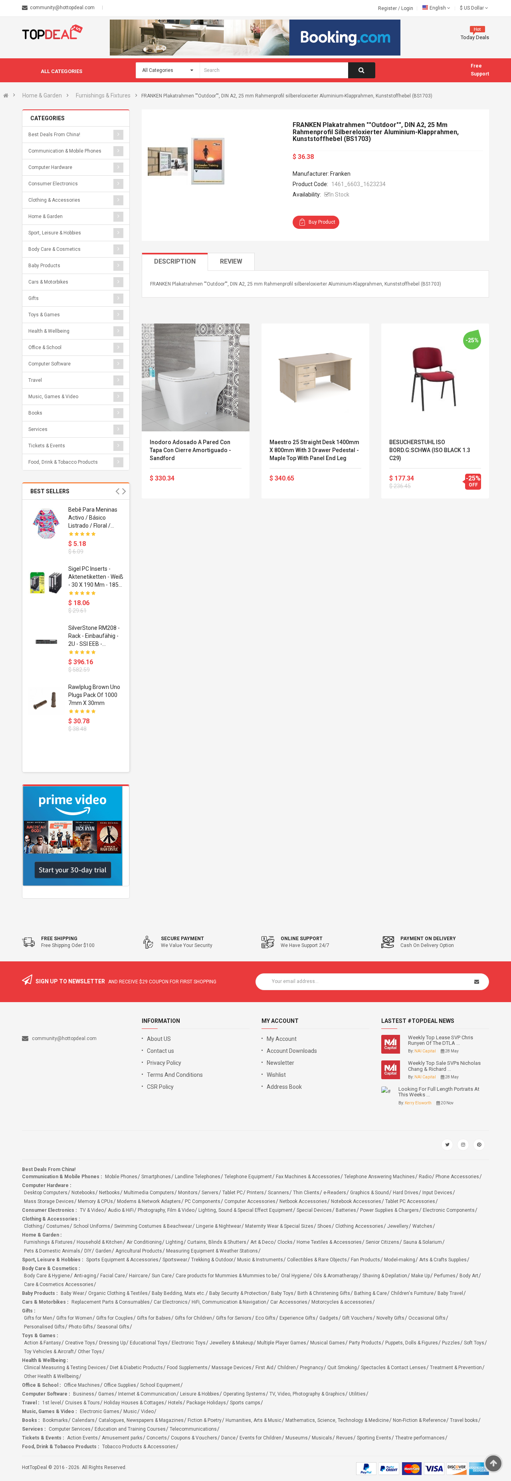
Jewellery (397, 1226)
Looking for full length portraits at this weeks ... (438, 1092)
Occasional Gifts (427, 1318)
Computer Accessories (249, 1201)
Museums (296, 1438)
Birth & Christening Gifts (323, 1293)
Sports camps (245, 1403)
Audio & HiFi (121, 1210)
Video (147, 1411)
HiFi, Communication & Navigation (229, 1302)
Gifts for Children (193, 1318)
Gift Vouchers (357, 1318)
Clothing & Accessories (54, 200)
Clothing (33, 1226)
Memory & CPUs (95, 1201)
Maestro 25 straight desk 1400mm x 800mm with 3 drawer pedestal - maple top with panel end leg (314, 450)
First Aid (264, 1367)
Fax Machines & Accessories (308, 1176)
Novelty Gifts (390, 1318)
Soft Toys (474, 1343)
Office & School (44, 347)
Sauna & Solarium (422, 1242)
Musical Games (327, 1343)
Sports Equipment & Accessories (122, 1260)
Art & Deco (261, 1242)
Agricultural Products (138, 1251)
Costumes (57, 1226)
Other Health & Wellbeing (51, 1376)
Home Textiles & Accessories (329, 1242)
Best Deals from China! (54, 134)
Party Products (365, 1343)
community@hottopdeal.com (64, 1038)
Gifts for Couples (114, 1318)
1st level (51, 1403)
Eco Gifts (265, 1318)
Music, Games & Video (53, 396)
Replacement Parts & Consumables (110, 1302)
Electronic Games (99, 1411)
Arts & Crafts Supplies (443, 1260)
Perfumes (445, 1276)
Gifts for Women (74, 1318)
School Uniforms (91, 1226)
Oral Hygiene (295, 1276)
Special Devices (314, 1210)
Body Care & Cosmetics (54, 249)
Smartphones (156, 1176)
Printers (255, 1192)
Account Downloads (292, 1051)
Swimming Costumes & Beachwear (153, 1226)
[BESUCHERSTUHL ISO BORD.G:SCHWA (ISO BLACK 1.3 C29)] (435, 377)
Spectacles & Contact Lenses (393, 1367)
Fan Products (365, 1260)
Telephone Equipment (248, 1176)
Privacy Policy (164, 1063)
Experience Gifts (297, 1318)
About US (159, 1039)
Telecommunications (193, 1429)
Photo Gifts (81, 1327)
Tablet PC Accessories (410, 1201)
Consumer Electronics (53, 184)
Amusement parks (122, 1438)
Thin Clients (306, 1192)
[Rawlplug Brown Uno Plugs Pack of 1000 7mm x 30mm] (46, 701)
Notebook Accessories (356, 1201)
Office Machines (82, 1385)
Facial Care (112, 1276)
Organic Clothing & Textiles (118, 1293)
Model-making (399, 1260)
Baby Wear (72, 1293)
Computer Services (70, 1429)
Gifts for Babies (154, 1318)
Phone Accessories (457, 1176)
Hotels (175, 1403)
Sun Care (162, 1276)
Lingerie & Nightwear (218, 1226)
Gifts (33, 298)
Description (175, 261)
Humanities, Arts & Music (253, 1420)
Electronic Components (449, 1210)
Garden (103, 1251)
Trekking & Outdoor (212, 1260)
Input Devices (437, 1192)
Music (130, 1411)
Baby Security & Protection (238, 1293)
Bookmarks (55, 1420)
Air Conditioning (144, 1242)
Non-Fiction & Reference (419, 1420)
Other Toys (90, 1351)
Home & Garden (42, 95)
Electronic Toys (189, 1343)
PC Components (202, 1201)
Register (388, 8)
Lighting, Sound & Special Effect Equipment (245, 1210)
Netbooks (109, 1192)
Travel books (464, 1420)
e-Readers (334, 1192)
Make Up (420, 1276)
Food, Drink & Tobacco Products (63, 462)
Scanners (278, 1192)
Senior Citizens (382, 1242)
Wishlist (276, 1075)
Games (106, 1394)
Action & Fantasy (42, 1343)
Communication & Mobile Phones (64, 151)
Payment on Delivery (428, 938)
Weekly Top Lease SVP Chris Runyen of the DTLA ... (440, 1040)
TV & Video (92, 1210)
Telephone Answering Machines (379, 1176)
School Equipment (160, 1385)
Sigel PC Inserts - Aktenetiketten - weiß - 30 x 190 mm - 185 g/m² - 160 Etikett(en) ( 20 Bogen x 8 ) (95, 577)
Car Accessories (288, 1302)
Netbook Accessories (303, 1201)
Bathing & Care (370, 1293)
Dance (228, 1438)
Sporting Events (374, 1438)
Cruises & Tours (82, 1403)
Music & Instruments (260, 1260)
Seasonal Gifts (113, 1327)
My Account (282, 1039)
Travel (35, 380)
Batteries (346, 1210)
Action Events (82, 1438)
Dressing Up (112, 1343)
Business (83, 1394)
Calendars (83, 1420)
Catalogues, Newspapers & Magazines (141, 1420)
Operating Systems (244, 1394)
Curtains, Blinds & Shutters (216, 1242)
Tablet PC (232, 1192)
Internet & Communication (147, 1394)
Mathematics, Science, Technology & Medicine (337, 1420)
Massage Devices (232, 1367)
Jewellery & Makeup (231, 1343)
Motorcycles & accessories (341, 1302)
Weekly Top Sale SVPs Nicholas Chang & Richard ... (444, 1066)
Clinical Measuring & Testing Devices (65, 1367)
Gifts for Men (38, 1318)
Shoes (324, 1226)
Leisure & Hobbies (199, 1394)
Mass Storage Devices (49, 1201)
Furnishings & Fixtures (103, 95)
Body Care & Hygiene (47, 1276)
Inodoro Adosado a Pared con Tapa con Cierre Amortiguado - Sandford (190, 450)
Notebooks (83, 1192)
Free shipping (59, 938)
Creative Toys (80, 1343)
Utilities (357, 1394)
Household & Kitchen (100, 1242)
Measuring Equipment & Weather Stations (212, 1251)
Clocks (285, 1242)
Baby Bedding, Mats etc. (178, 1293)
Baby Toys (282, 1293)
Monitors (188, 1192)
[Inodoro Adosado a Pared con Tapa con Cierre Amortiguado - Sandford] (196, 377)
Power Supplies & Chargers (389, 1210)
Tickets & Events (46, 446)
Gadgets (328, 1318)
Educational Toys (149, 1343)
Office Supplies (120, 1385)
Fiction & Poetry (205, 1420)
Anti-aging (85, 1276)
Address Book (284, 1087)
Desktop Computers (45, 1192)
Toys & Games (44, 315)
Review (231, 261)
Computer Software (49, 364)
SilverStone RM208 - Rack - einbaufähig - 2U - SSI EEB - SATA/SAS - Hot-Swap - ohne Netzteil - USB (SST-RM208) (94, 636)
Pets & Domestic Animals (52, 1251)
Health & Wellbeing (48, 331)
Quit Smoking (342, 1367)
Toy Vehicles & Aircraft (49, 1351)
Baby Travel (450, 1293)
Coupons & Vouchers (194, 1438)
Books (35, 413)
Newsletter (280, 1063)
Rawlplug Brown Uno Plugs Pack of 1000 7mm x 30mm (94, 695)
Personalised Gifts (44, 1327)
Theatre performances (420, 1438)
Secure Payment (182, 938)
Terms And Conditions (175, 1075)
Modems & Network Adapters (149, 1201)
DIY (87, 1251)
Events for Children (260, 1438)
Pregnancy (311, 1367)
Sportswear (174, 1260)
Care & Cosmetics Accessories (58, 1284)
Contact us (160, 1051)
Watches (422, 1226)
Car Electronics (171, 1302)
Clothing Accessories (359, 1226)
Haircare (138, 1276)
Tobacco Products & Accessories (139, 1446)
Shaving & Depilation (384, 1276)
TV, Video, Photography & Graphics (307, 1394)
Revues (344, 1438)
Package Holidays (206, 1403)
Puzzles (451, 1343)
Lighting (174, 1242)
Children (286, 1367)
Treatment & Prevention (456, 1367)
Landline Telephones (197, 1176)
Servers (210, 1192)
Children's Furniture (412, 1293)
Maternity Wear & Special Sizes (279, 1226)
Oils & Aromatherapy (335, 1276)
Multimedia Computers (149, 1192)
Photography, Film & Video (166, 1210)
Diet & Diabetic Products (136, 1367)
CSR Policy (160, 1087)
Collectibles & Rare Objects (317, 1260)
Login (407, 8)
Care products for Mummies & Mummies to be (226, 1276)
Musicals (322, 1438)
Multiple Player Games (281, 1343)
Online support (302, 938)
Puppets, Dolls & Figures (411, 1343)
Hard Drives (405, 1192)
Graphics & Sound (369, 1192)
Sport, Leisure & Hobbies (54, 233)
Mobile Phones (121, 1176)
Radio (425, 1176)
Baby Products (44, 265)
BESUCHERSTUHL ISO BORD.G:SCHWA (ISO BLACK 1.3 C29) (429, 450)
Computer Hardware (50, 167)
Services (38, 429)
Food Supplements (187, 1367)
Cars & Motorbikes (48, 282)
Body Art (469, 1276)
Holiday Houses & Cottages (134, 1403)
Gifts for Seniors (234, 1318)
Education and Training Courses (130, 1429)
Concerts (157, 1438)
